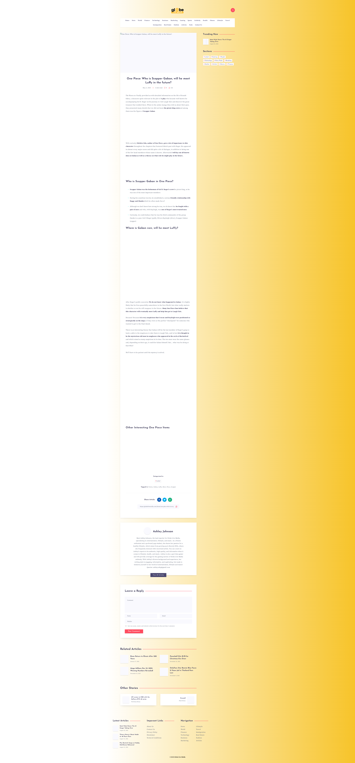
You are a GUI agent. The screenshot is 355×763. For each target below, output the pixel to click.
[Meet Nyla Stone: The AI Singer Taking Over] (206, 42)
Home (127, 20)
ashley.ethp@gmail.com (161, 567)
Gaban (156, 487)
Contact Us (198, 25)
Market (207, 64)
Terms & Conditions (154, 738)
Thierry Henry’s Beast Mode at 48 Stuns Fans (129, 735)
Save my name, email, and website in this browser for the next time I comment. (151, 626)
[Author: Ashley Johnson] (147, 531)
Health (205, 20)
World (140, 20)
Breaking (228, 60)
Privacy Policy (152, 732)
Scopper (173, 487)
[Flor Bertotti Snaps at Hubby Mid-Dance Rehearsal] (115, 745)
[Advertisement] (158, 128)
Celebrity (197, 20)
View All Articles (158, 575)
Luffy (160, 487)
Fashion (176, 25)
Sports (190, 20)
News (133, 20)
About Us (150, 726)
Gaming (182, 20)
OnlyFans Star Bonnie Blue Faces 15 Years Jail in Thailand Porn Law (183, 670)
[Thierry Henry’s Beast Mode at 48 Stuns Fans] (115, 737)
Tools (191, 25)
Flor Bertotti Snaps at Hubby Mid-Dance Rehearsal (130, 744)
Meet (164, 487)
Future (150, 487)
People (223, 57)
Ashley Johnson (163, 531)
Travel (227, 20)
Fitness (212, 20)
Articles (184, 25)
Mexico (222, 64)
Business (165, 20)
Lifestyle (220, 20)
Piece (168, 487)
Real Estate (167, 25)
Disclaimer (151, 735)
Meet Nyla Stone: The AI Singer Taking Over (128, 727)
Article (215, 64)
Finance (147, 20)
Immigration (157, 25)
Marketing (174, 20)
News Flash (218, 60)
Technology (156, 20)
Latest (158, 481)
